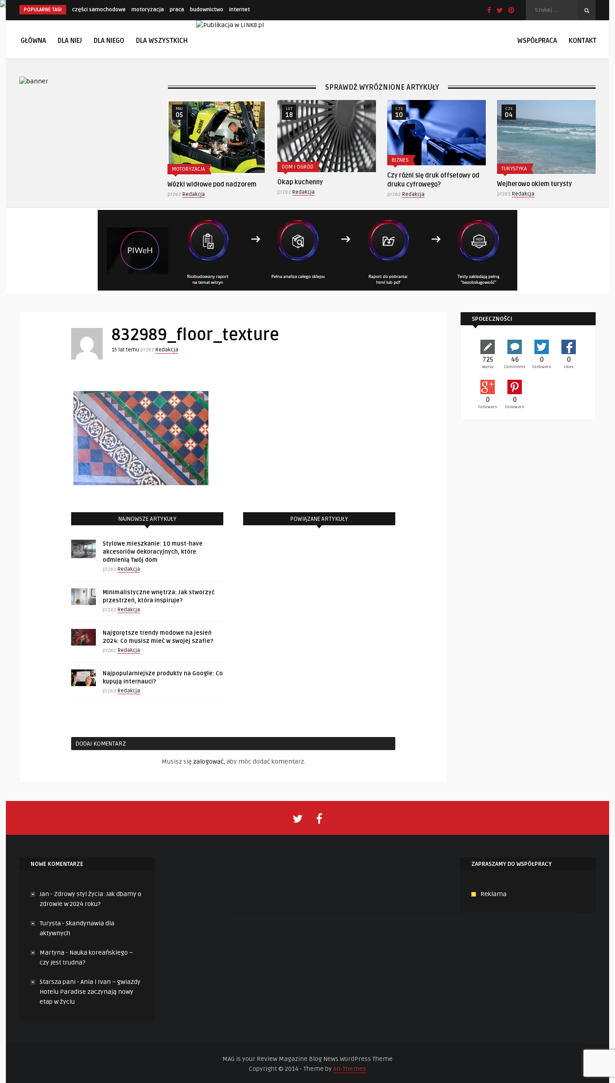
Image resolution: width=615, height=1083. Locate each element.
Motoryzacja (188, 169)
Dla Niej (70, 40)
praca (177, 9)
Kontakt (583, 40)
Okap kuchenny (300, 182)
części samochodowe (99, 9)
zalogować (208, 761)
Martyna (52, 952)
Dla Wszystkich (162, 40)
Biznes (400, 160)
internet (239, 9)
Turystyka (514, 168)
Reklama (493, 894)
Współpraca (537, 40)
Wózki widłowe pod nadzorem (211, 184)
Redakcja (193, 194)
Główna (33, 40)
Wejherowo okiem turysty (534, 184)
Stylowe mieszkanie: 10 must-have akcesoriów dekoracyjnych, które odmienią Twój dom (153, 552)
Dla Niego (109, 40)
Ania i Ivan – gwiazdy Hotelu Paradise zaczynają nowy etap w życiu (90, 992)
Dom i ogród (297, 167)
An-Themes (349, 1069)
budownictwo (206, 9)
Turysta (50, 923)
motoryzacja (147, 9)
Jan (44, 894)
